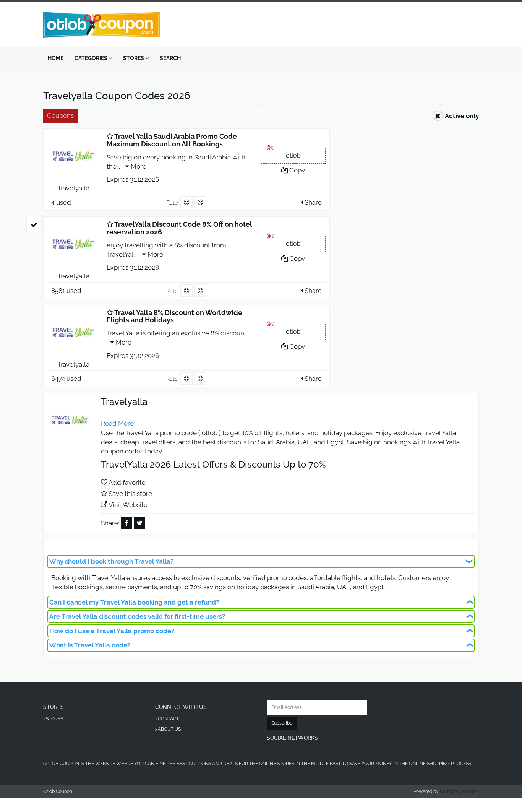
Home (55, 58)
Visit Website (128, 505)
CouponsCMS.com (459, 791)
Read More (117, 423)
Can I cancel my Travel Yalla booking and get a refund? (134, 602)
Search (170, 58)
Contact (168, 719)
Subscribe (281, 723)
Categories (92, 58)
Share (312, 202)
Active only (462, 116)
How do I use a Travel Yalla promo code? (111, 631)
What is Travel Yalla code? (89, 645)
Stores (134, 58)
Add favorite (127, 482)
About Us (169, 729)
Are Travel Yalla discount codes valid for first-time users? (137, 616)
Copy (296, 170)
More (137, 166)
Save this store (130, 493)
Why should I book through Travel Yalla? (111, 561)
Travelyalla (73, 188)
